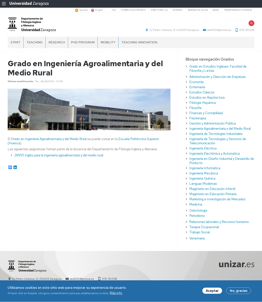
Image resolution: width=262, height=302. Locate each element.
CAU (114, 10)
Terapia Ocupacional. (204, 227)
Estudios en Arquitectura (207, 97)
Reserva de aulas (198, 10)
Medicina (195, 204)
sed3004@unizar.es (219, 30)
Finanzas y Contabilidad (206, 113)
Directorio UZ (159, 10)
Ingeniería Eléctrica (203, 148)
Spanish (83, 10)
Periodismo (197, 216)
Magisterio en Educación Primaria (212, 194)
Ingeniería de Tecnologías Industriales (216, 134)
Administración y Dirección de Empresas (217, 77)
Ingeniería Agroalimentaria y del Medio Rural (220, 128)
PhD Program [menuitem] (83, 42)
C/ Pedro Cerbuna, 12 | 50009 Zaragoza (174, 30)
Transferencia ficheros (238, 10)
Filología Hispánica (202, 103)
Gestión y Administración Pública (212, 123)
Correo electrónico (133, 10)
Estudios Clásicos (201, 92)
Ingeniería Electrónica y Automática (214, 153)
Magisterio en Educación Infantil (212, 189)
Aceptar (212, 291)
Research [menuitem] (57, 42)
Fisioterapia (197, 118)
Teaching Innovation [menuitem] (139, 42)
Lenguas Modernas (203, 184)
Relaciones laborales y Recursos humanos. (219, 222)
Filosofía (195, 108)
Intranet (178, 10)
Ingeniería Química (202, 178)
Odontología (198, 210)
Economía (196, 82)
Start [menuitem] (16, 42)
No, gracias (238, 291)
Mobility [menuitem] (108, 42)
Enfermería (197, 87)
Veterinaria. (197, 238)
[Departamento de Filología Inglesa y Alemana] (32, 24)
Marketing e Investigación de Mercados (217, 199)
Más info (116, 293)
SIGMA (216, 10)
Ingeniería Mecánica (203, 173)
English (99, 10)
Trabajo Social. (199, 232)
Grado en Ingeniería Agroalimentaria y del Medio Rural (49, 139)
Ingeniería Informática (204, 168)
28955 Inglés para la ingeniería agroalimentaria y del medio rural (58, 155)
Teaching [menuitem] (34, 42)
